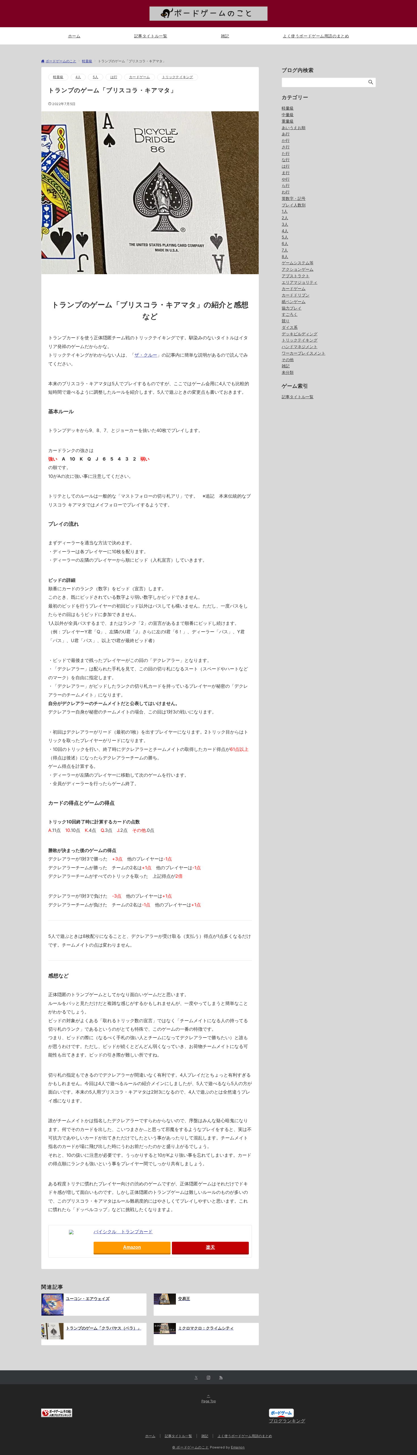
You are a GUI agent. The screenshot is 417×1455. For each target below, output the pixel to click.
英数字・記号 (294, 198)
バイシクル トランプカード (123, 1231)
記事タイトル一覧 (297, 396)
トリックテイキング (177, 77)
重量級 (288, 121)
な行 (286, 159)
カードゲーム (139, 77)
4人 (78, 77)
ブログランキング (287, 1421)
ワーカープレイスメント (303, 353)
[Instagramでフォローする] (208, 1378)
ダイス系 (290, 327)
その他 (288, 359)
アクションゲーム (297, 269)
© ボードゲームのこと (190, 1447)
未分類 (288, 372)
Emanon (238, 1447)
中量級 (288, 114)
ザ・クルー (145, 355)
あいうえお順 (294, 127)
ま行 (286, 172)
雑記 (286, 365)
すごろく (290, 314)
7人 (285, 250)
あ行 (286, 133)
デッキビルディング (299, 333)
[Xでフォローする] (196, 1378)
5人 (95, 77)
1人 (285, 211)
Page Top (208, 1401)
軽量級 (58, 77)
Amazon (132, 1247)
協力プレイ (292, 308)
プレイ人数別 (294, 205)
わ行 (286, 191)
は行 (113, 77)
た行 (286, 153)
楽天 (210, 1247)
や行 (286, 179)
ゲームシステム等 (297, 262)
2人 (285, 217)
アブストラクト (295, 275)
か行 (286, 140)
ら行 (286, 185)
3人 (285, 224)
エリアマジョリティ (299, 282)
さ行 (286, 146)
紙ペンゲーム (294, 301)
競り (286, 320)
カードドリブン (295, 295)
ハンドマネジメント (299, 346)
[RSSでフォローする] (221, 1378)
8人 (285, 256)
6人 (285, 243)
